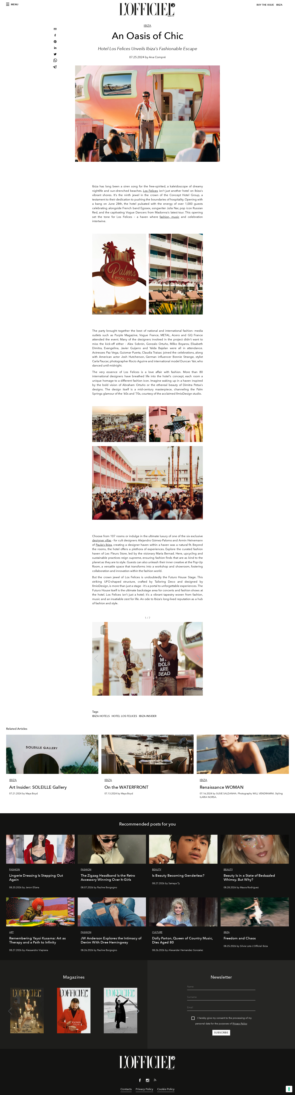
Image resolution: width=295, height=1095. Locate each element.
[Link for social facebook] (140, 1081)
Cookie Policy (165, 1089)
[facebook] (55, 36)
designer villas (101, 540)
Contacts (126, 1089)
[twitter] (55, 54)
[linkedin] (55, 48)
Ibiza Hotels (101, 716)
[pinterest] (55, 42)
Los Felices (150, 190)
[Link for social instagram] (147, 1081)
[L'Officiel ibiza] (147, 9)
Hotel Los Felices (124, 716)
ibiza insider (147, 716)
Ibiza (147, 26)
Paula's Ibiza (104, 544)
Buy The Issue (265, 4)
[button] (198, 659)
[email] (55, 29)
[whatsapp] (55, 61)
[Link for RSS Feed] (155, 1080)
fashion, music (169, 217)
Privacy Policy (240, 1023)
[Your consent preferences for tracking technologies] (289, 1089)
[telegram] (55, 67)
